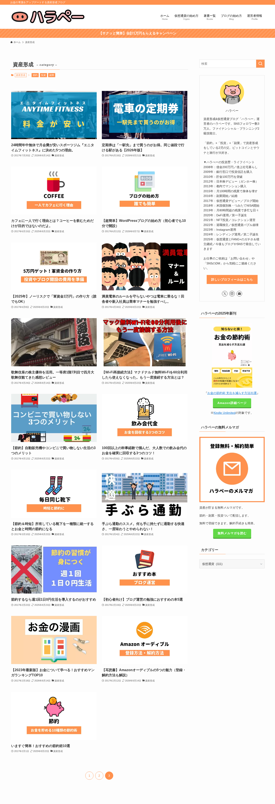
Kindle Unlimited (224, 412)
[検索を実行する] (260, 64)
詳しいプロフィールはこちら (232, 279)
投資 (43, 75)
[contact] (239, 293)
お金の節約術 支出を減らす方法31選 (232, 393)
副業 (51, 75)
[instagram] (232, 293)
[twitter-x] (225, 293)
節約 (35, 75)
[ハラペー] (48, 16)
